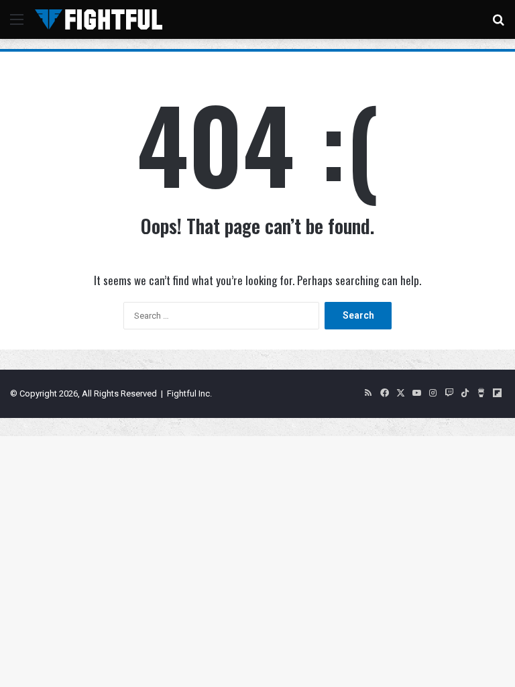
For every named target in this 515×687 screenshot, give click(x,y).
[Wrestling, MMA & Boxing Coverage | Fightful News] (98, 19)
